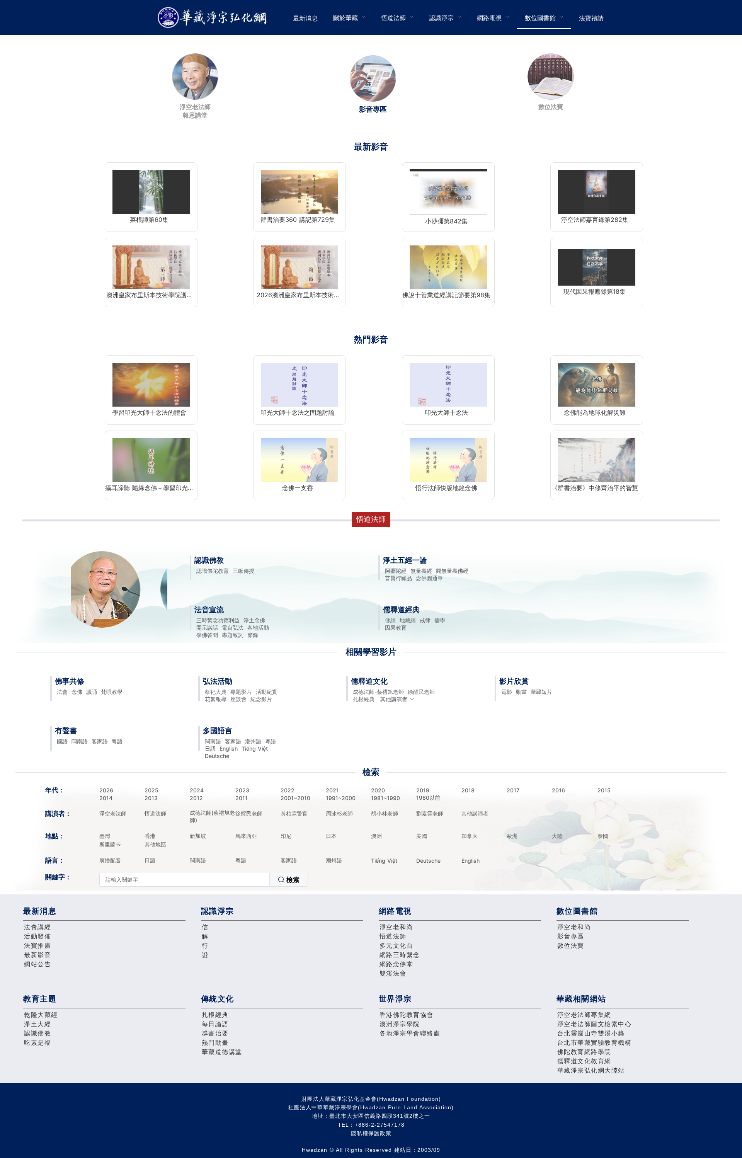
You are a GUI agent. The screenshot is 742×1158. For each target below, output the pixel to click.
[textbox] (184, 880)
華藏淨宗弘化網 (214, 17)
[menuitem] (305, 17)
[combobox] (203, 880)
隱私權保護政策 (371, 1133)
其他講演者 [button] (393, 699)
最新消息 (305, 18)
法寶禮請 (591, 18)
